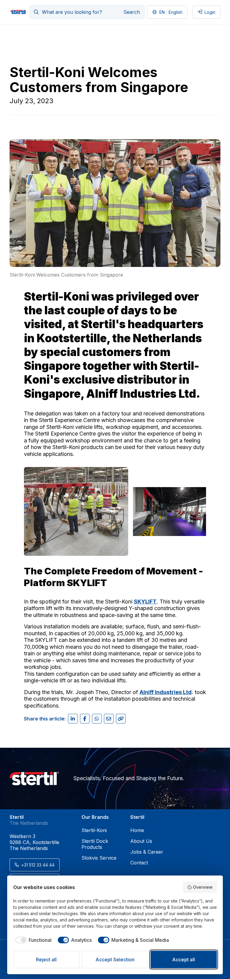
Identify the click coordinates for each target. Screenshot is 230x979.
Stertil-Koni (94, 830)
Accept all (183, 960)
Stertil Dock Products (94, 844)
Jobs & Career (146, 852)
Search (131, 12)
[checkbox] (32, 940)
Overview (203, 887)
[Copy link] (120, 718)
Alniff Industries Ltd (141, 393)
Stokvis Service (98, 858)
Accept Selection (115, 960)
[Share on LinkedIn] (73, 718)
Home (137, 830)
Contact (139, 863)
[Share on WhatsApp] (97, 718)
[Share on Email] (109, 718)
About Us (141, 841)
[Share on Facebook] (85, 718)
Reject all (46, 960)
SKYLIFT (145, 601)
